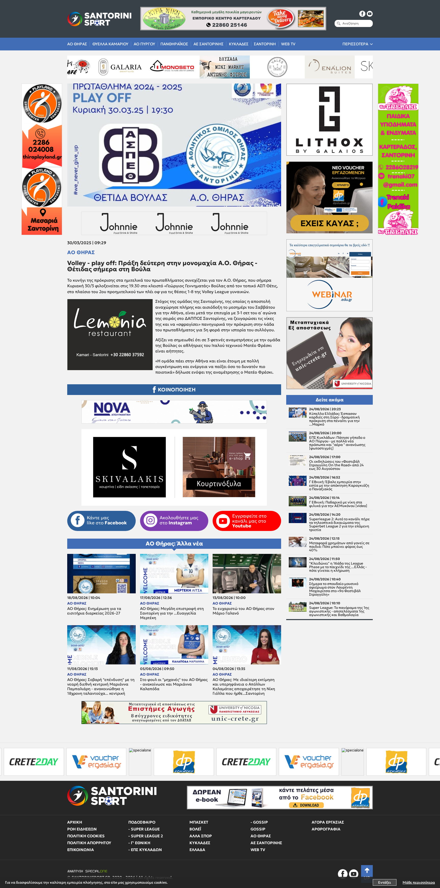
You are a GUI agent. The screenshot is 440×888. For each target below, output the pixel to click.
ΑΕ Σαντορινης (209, 44)
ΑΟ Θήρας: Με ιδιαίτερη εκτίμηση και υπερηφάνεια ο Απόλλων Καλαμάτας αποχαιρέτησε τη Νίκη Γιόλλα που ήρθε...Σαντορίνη (244, 686)
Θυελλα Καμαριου (110, 44)
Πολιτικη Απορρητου (89, 843)
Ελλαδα (197, 850)
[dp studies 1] (119, 762)
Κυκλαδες (239, 44)
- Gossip (259, 822)
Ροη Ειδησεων (82, 829)
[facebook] (362, 14)
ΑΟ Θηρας (77, 44)
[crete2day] (182, 762)
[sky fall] (311, 67)
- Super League (144, 829)
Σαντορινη (265, 44)
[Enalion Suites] (258, 67)
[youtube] (370, 14)
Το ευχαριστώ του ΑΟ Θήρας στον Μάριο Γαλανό (243, 611)
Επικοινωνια (80, 850)
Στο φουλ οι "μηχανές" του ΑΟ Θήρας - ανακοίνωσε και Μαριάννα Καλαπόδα (174, 684)
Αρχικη (74, 822)
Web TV (288, 44)
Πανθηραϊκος (174, 44)
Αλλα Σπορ (200, 836)
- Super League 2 (145, 836)
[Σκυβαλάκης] (364, 67)
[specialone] (75, 762)
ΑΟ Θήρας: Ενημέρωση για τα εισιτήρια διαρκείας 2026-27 (94, 611)
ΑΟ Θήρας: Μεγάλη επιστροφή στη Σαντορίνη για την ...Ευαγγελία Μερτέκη (172, 613)
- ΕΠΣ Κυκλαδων (145, 850)
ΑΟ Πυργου (144, 44)
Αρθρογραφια (326, 829)
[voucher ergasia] (32, 762)
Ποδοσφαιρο (141, 822)
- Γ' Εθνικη (139, 843)
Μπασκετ (198, 822)
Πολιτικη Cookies (86, 836)
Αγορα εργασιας (328, 822)
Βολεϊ (195, 829)
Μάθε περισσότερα (419, 882)
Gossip (258, 829)
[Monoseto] (101, 67)
